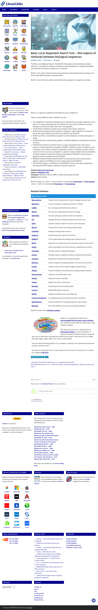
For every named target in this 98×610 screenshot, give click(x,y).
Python (19, 219)
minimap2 (35, 251)
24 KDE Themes (71, 541)
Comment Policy (46, 384)
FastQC (34, 267)
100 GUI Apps (13, 539)
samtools (35, 259)
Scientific (57, 60)
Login (94, 379)
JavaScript (5, 222)
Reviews (36, 9)
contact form (15, 258)
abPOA (34, 294)
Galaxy (34, 247)
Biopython (35, 204)
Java (13, 219)
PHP (11, 222)
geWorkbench (37, 302)
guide (88, 479)
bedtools (35, 235)
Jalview (34, 255)
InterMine (35, 231)
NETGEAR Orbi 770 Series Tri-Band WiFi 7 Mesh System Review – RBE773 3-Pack (15, 158)
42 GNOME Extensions (73, 545)
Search (53, 9)
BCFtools (35, 263)
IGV (33, 220)
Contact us (37, 587)
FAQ (35, 591)
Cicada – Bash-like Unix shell (46, 552)
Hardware (25, 9)
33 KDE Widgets (71, 543)
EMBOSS (35, 239)
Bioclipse (35, 306)
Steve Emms (47, 60)
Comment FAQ (39, 593)
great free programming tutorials (13, 230)
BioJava (34, 227)
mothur (34, 282)
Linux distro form (10, 253)
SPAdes (34, 271)
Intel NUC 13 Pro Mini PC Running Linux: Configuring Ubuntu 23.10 (53, 362)
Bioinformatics (36, 357)
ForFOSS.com (38, 595)
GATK (34, 224)
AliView (34, 278)
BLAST (34, 243)
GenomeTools (37, 274)
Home (4, 9)
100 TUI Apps (13, 541)
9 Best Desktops (71, 539)
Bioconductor (36, 200)
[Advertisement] (63, 96)
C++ (47, 357)
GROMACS (35, 216)
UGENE (34, 208)
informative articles (67, 332)
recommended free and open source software (77, 320)
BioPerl (34, 212)
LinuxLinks (29, 607)
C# (27, 219)
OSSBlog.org (38, 598)
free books (78, 182)
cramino (35, 290)
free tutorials (90, 182)
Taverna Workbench (39, 298)
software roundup (53, 310)
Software (13, 9)
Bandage (35, 286)
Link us (36, 589)
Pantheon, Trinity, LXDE (74, 547)
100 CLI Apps (13, 543)
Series (45, 9)
